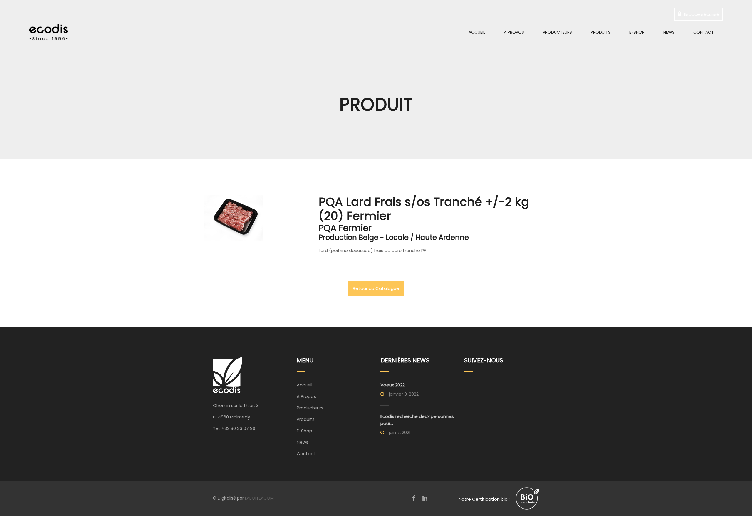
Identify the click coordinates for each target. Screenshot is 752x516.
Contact (703, 32)
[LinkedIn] (424, 498)
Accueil (477, 32)
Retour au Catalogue (376, 288)
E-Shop (636, 32)
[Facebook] (413, 498)
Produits (600, 32)
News (668, 32)
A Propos (514, 32)
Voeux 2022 (392, 385)
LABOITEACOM (259, 498)
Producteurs (557, 32)
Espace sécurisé (701, 14)
